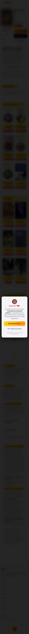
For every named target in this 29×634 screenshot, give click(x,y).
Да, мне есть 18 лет (14, 323)
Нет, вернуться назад (14, 328)
